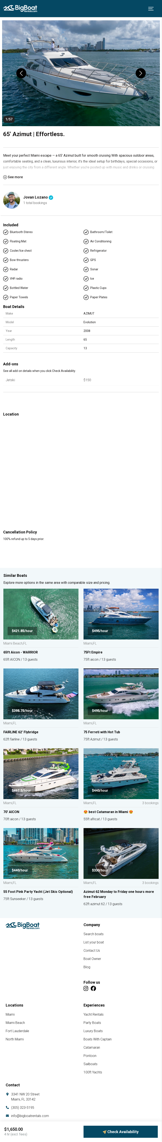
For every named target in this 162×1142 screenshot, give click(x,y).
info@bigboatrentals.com (30, 1116)
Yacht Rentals (94, 1014)
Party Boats (92, 1023)
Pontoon (90, 1056)
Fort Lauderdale (17, 1031)
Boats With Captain (98, 1039)
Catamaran (92, 1047)
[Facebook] (93, 988)
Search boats (94, 934)
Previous (21, 73)
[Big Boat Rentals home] (22, 925)
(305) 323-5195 (22, 1108)
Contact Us (92, 951)
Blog (87, 967)
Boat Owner (92, 959)
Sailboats (90, 1064)
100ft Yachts (93, 1072)
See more (15, 177)
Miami (10, 1014)
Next (141, 73)
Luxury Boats (93, 1031)
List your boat (94, 942)
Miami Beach (15, 1023)
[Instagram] (86, 988)
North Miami (15, 1039)
